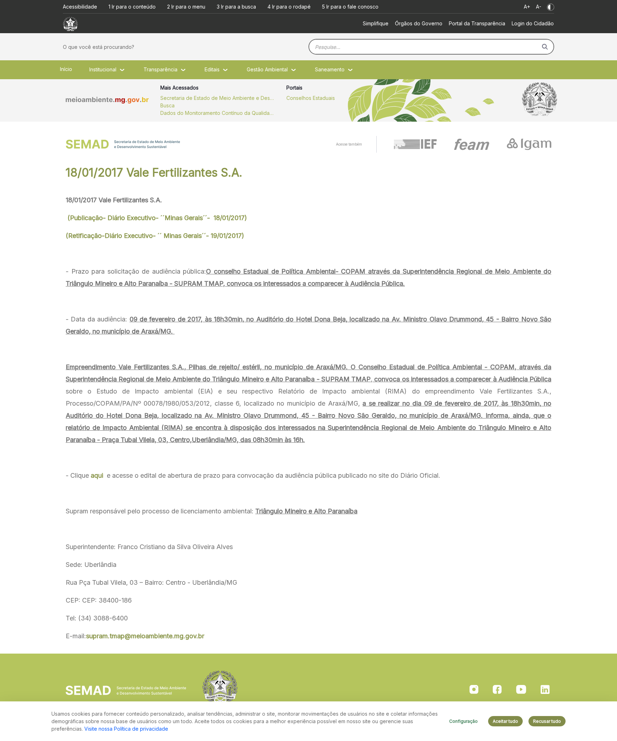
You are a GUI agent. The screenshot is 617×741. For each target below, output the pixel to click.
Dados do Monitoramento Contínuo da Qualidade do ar (217, 113)
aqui (97, 475)
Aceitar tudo (505, 721)
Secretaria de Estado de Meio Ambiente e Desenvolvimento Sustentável (217, 98)
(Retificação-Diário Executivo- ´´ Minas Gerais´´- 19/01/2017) (155, 235)
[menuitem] (375, 23)
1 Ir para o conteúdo (132, 7)
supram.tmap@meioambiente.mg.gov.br (145, 636)
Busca (167, 105)
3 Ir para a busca (236, 7)
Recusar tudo (547, 721)
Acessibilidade (80, 7)
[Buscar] (545, 46)
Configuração (463, 721)
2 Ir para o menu (186, 7)
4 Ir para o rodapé (289, 7)
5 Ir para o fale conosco (350, 7)
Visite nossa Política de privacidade (126, 729)
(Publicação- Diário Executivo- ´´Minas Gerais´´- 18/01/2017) (156, 218)
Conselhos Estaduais (310, 98)
